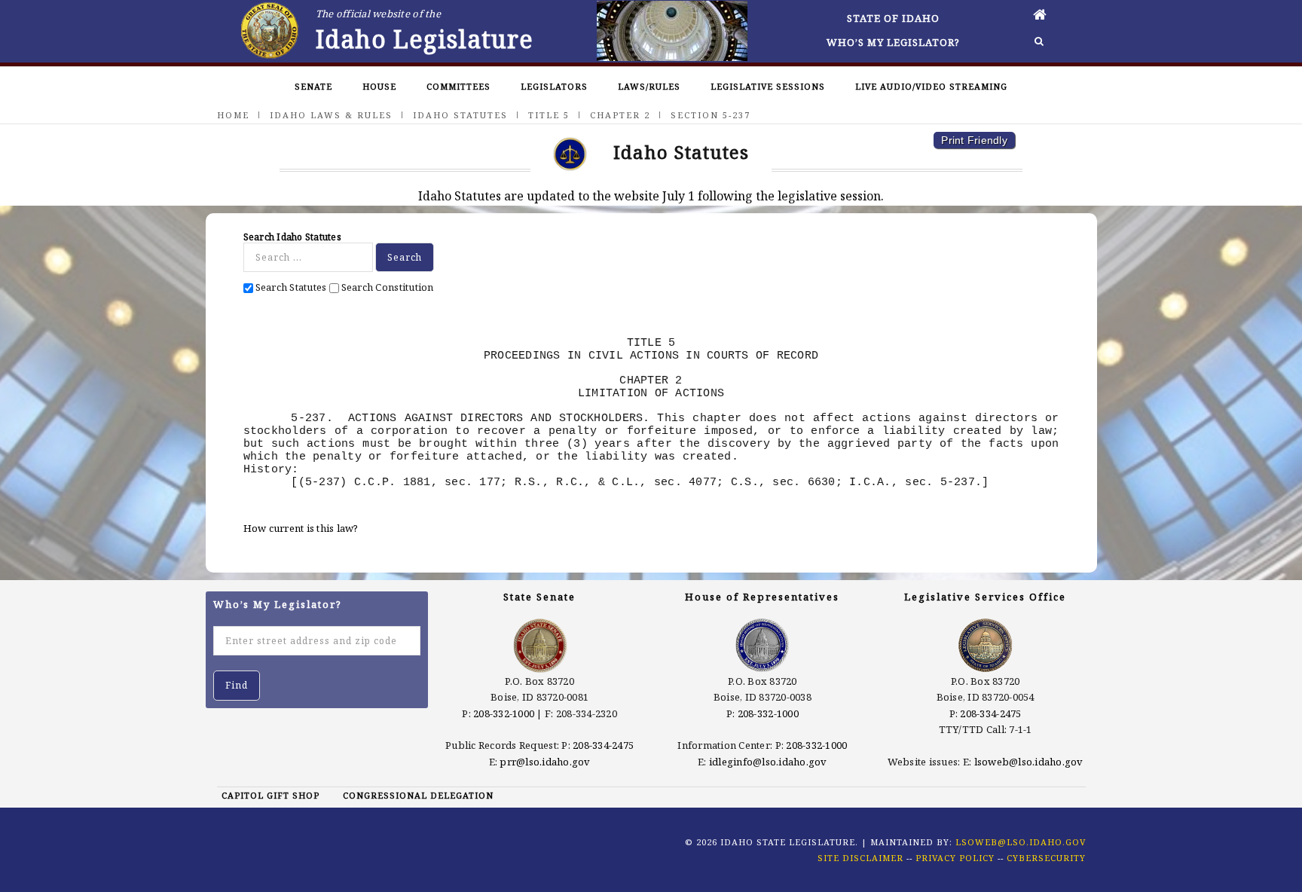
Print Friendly (974, 140)
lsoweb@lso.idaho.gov (1028, 761)
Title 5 (549, 115)
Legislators (554, 86)
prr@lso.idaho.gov (545, 761)
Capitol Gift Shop (270, 795)
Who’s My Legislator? (893, 42)
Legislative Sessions (768, 86)
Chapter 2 (620, 115)
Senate (313, 86)
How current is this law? (301, 528)
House (379, 86)
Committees (458, 86)
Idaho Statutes (460, 115)
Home (233, 115)
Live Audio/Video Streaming (931, 86)
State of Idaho (893, 18)
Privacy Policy (955, 857)
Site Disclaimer (860, 857)
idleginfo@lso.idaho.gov (768, 761)
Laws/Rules (649, 86)
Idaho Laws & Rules (331, 115)
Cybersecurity (1046, 857)
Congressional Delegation (418, 795)
